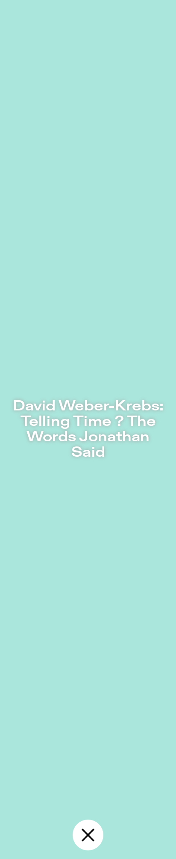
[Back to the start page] (88, 835)
